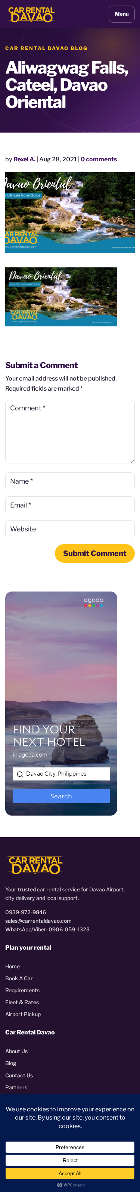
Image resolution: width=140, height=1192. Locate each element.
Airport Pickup (23, 1014)
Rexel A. (24, 159)
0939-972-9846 (25, 912)
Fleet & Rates (22, 1002)
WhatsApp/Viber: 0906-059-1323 (47, 929)
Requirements (22, 990)
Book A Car (19, 978)
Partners (16, 1087)
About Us (16, 1051)
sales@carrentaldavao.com (38, 921)
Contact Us (19, 1075)
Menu (122, 14)
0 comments (99, 159)
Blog (10, 1063)
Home (12, 966)
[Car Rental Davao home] (31, 14)
